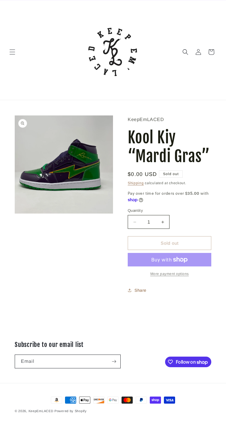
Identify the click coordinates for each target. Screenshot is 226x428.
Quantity (135, 210)
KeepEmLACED (41, 411)
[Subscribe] (113, 361)
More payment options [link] (169, 274)
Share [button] (140, 290)
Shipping (136, 183)
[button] (12, 52)
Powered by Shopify (70, 411)
